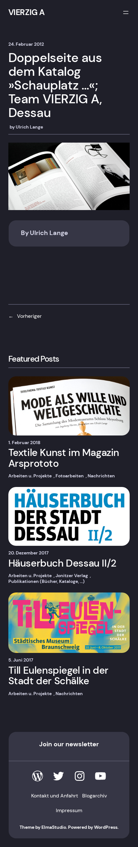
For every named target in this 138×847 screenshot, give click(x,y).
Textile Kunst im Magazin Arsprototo (63, 458)
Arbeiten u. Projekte (30, 476)
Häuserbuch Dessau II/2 (62, 563)
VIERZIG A (26, 12)
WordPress (105, 827)
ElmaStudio (53, 827)
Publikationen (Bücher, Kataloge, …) (46, 581)
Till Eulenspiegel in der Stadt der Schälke (58, 675)
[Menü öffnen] (126, 12)
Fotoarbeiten (70, 476)
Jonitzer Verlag (72, 575)
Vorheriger (29, 316)
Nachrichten (101, 476)
